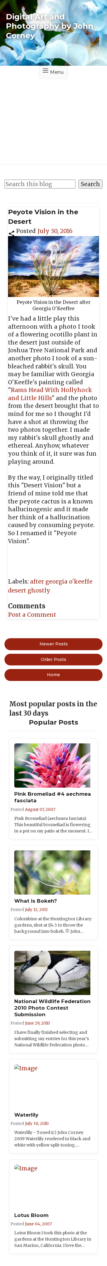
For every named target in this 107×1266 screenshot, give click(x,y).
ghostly (39, 590)
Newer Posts (54, 644)
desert (18, 590)
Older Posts (53, 659)
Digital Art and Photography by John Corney (49, 26)
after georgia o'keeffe (61, 581)
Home (53, 674)
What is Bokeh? (35, 901)
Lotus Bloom (31, 1215)
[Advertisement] (53, 116)
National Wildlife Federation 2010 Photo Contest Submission (52, 1007)
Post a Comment (32, 614)
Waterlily (26, 1115)
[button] (11, 233)
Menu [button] (57, 72)
